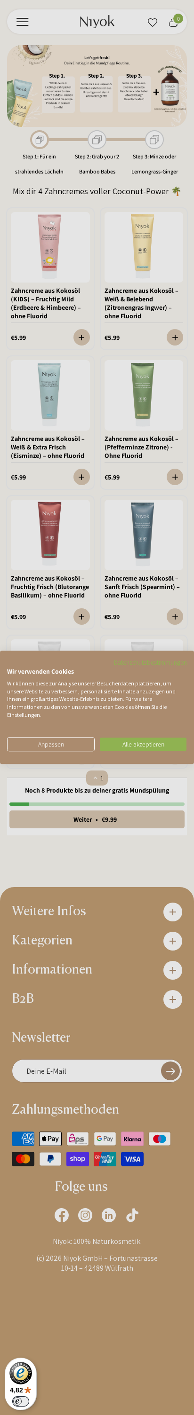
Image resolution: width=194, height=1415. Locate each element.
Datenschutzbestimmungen (150, 662)
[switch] (20, 1401)
